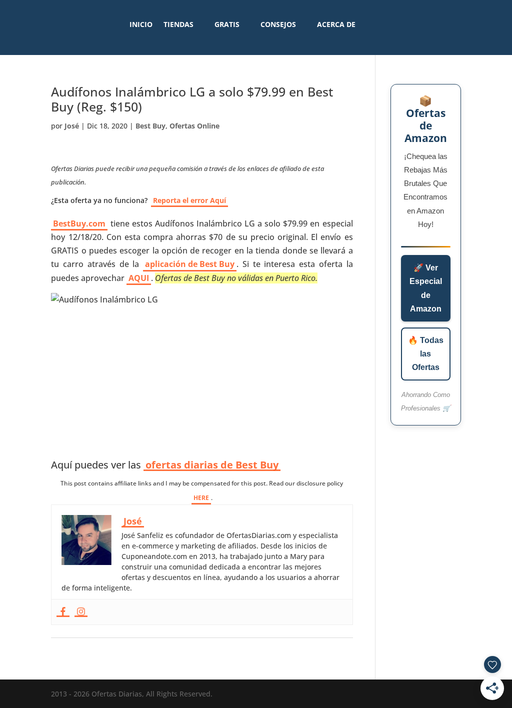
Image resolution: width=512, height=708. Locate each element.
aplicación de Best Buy (189, 264)
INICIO (141, 24)
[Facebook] (63, 612)
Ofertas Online (195, 125)
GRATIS (227, 24)
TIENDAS (179, 24)
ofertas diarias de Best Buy (212, 465)
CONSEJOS (278, 24)
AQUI (138, 278)
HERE (201, 498)
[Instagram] (81, 612)
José (71, 125)
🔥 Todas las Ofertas (426, 354)
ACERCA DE (336, 24)
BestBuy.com (79, 223)
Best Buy (151, 125)
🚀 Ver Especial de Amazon (426, 288)
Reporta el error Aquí (189, 200)
